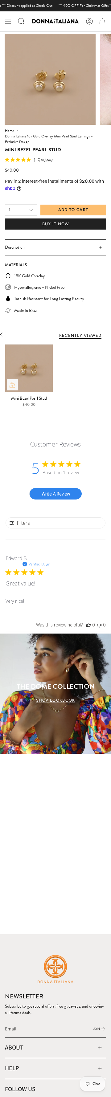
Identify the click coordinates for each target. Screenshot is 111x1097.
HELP (12, 1068)
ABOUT (14, 1047)
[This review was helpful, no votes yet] (88, 625)
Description (15, 247)
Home (9, 130)
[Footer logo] (55, 969)
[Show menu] (8, 21)
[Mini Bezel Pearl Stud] (29, 368)
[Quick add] (12, 384)
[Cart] (102, 21)
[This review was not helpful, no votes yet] (99, 625)
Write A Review (56, 494)
